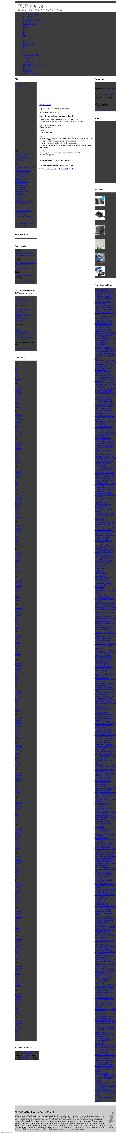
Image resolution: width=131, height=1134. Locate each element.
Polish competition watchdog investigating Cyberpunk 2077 (105, 354)
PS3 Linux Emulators (22, 154)
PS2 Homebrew (20, 213)
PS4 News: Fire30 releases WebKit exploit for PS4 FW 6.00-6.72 (104, 1099)
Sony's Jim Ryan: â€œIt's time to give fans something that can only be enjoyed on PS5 (105, 788)
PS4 (24, 33)
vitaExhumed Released (102, 1073)
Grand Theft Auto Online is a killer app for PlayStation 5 (105, 752)
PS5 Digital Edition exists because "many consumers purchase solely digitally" (104, 744)
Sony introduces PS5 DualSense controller (102, 866)
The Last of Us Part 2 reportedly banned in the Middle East (103, 808)
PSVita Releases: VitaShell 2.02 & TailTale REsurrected (105, 1087)
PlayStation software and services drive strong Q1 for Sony (104, 689)
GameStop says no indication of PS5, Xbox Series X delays (105, 969)
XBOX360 (26, 59)
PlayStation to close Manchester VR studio (102, 1052)
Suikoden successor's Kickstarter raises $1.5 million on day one (105, 679)
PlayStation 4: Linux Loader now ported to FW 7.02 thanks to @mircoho (105, 384)
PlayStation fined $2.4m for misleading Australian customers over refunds (104, 779)
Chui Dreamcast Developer (24, 348)
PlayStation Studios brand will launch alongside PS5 (105, 818)
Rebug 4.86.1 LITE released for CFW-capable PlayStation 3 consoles (105, 885)
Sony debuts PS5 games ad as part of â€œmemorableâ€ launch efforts (105, 646)
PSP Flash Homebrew (22, 174)
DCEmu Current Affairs (31, 18)
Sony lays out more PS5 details (105, 985)
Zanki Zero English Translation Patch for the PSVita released (103, 541)
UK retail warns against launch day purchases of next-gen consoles (105, 623)
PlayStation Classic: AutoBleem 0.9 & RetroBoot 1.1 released (104, 839)
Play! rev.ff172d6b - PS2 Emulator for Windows (103, 439)
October (17, 391)
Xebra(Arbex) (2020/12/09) (104, 441)
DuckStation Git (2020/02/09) (105, 1047)
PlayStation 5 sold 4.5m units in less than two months (105, 306)
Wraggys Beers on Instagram (24, 281)
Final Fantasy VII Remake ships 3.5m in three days (104, 846)
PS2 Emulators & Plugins (23, 211)
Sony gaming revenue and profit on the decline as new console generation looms (104, 1062)
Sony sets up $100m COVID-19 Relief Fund (105, 899)
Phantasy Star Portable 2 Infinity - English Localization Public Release (105, 585)
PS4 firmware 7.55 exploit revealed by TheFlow (103, 336)
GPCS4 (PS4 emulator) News (105, 1049)
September (18, 393)
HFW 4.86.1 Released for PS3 (105, 926)
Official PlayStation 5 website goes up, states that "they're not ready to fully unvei (105, 1056)
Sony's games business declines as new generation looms (105, 793)
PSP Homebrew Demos (22, 178)
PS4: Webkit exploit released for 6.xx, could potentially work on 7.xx (104, 434)
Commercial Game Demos (23, 200)
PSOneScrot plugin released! (104, 920)
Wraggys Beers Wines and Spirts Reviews (36, 20)
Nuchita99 (26, 1055)
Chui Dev (26, 70)
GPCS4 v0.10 (99, 1044)
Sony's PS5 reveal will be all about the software (104, 796)
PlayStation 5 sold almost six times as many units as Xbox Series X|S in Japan (104, 500)
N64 (24, 42)
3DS (24, 38)
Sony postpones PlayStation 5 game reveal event (105, 770)
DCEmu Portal (20, 298)
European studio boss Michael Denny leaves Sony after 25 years (105, 961)
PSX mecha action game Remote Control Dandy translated (103, 506)
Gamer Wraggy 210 (29, 24)
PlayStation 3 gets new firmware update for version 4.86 (104, 940)
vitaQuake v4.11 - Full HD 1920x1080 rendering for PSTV (104, 830)
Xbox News (19, 320)
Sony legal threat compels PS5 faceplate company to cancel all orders (105, 618)
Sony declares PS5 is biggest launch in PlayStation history (105, 473)
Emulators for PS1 (21, 225)
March (17, 376)
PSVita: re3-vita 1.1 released (104, 467)
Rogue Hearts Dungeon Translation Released (103, 662)
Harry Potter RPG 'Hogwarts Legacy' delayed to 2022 (105, 339)
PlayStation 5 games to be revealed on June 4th (103, 783)
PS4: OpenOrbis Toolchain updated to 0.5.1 (104, 490)
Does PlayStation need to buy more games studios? (105, 628)
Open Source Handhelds (31, 55)
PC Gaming (27, 68)
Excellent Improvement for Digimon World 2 (104, 369)
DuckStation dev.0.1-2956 (103, 324)
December (18, 387)
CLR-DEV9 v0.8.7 (101, 981)
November (18, 389)
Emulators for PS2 (21, 214)
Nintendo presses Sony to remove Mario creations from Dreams (105, 974)
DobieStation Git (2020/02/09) (105, 1045)
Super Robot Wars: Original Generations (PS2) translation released (105, 417)
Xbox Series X (28, 62)
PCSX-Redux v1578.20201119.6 (101, 486)
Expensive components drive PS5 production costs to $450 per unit (105, 1029)
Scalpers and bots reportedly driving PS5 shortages (104, 477)
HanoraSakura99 (28, 1052)
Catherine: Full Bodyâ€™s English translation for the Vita (105, 862)
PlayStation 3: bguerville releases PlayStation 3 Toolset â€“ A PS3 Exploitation (105, 946)
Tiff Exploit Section (21, 182)
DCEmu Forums (28, 16)
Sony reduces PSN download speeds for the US (105, 965)
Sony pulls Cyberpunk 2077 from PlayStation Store (104, 422)
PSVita (25, 27)
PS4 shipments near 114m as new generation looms (104, 595)
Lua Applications (20, 196)
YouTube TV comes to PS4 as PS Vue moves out (105, 1083)
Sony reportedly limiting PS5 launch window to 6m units (105, 853)
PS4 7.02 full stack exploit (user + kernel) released (103, 402)
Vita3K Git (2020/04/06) (103, 876)
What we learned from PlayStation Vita (102, 343)
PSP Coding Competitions (23, 202)
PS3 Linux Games (21, 156)
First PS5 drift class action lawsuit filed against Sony (104, 321)
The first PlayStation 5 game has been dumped (104, 481)
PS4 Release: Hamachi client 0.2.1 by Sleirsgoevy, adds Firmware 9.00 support (104, 294)
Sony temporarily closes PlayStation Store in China (104, 824)
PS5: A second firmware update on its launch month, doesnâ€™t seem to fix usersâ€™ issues (104, 462)
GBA (25, 48)
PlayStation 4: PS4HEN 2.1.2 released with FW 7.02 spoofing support (105, 1040)
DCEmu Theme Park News (32, 22)
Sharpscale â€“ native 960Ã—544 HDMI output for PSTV (105, 890)
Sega (24, 25)
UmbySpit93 (56, 112)
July (16, 369)
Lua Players (19, 193)
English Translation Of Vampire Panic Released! (103, 666)
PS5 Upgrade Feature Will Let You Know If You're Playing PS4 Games (105, 379)
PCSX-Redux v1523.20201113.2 (101, 569)
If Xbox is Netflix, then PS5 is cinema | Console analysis (105, 637)
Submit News (27, 71)
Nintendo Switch (28, 44)
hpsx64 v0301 (99, 827)
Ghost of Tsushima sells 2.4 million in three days (104, 675)
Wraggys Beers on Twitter (23, 276)
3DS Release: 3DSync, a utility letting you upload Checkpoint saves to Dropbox (105, 1010)
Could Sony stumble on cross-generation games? (105, 693)
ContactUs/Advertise (30, 73)
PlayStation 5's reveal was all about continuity (105, 748)
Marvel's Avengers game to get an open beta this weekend (105, 653)
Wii (24, 51)
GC (24, 49)
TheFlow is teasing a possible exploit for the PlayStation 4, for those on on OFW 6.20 (105, 988)
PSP (24, 29)
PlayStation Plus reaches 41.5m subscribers (103, 804)
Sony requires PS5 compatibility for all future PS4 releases (105, 766)
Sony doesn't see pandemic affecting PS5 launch (104, 956)
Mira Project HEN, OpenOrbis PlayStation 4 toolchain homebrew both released (105, 814)
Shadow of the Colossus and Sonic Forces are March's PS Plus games (105, 1005)
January (17, 380)
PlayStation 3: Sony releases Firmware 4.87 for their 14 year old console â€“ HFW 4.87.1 (104, 446)
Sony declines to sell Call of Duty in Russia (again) (104, 930)
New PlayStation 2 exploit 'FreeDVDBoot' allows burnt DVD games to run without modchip (105, 717)
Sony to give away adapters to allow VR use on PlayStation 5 (105, 604)
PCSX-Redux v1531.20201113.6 (101, 519)
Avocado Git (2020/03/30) (103, 933)
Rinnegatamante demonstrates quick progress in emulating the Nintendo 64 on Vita (105, 858)
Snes (24, 46)
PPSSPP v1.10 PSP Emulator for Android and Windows (105, 723)
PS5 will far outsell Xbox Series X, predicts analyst (103, 730)
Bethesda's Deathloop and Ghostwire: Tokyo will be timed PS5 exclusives (104, 738)
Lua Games (19, 195)
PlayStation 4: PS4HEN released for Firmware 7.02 (104, 398)
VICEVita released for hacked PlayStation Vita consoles (105, 908)
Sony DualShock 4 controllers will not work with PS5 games (105, 684)
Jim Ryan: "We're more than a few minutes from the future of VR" (105, 609)
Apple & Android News (23, 309)
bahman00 (26, 1057)
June (16, 370)
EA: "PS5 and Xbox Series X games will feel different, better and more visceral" (105, 757)
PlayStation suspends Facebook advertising (102, 712)
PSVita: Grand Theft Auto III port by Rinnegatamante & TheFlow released (105, 546)
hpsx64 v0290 (99, 983)
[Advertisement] (26, 117)
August (17, 367)
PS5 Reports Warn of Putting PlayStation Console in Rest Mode (105, 515)
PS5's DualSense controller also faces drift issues (104, 317)
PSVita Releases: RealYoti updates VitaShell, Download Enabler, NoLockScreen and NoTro (105, 1092)
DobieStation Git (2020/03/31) (105, 935)
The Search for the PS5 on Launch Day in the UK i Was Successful (105, 495)
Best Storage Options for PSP (24, 167)
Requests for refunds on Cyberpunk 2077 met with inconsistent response (104, 426)
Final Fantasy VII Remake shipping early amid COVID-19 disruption (105, 952)
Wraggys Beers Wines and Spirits (26, 255)
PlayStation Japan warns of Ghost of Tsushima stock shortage (104, 670)
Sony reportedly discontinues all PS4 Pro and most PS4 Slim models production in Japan (105, 362)
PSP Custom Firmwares (22, 172)
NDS (25, 40)
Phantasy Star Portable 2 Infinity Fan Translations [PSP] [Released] (103, 563)
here (71, 165)
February (18, 378)
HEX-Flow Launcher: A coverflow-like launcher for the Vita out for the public (105, 535)
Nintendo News (20, 313)
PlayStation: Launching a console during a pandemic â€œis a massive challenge (104, 657)
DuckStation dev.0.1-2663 (103, 375)
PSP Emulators (20, 187)
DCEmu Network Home (31, 14)
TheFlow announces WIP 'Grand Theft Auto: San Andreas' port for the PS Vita (105, 331)
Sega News (18, 311)
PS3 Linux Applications (22, 158)
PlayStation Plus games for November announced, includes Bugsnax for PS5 (104, 579)
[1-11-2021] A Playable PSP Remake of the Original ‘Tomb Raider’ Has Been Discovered (105, 349)
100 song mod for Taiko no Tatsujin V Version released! (104, 918)
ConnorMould (27, 1053)
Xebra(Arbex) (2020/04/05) (104, 873)
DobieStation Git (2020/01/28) (105, 1075)
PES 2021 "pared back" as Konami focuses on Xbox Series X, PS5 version (104, 698)
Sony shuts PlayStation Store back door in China (105, 774)
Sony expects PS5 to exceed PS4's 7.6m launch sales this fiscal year (104, 599)
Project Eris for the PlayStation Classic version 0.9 (105, 905)
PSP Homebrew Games (22, 171)
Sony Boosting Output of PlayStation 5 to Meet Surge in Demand (105, 703)
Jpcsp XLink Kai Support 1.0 (105, 484)
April (16, 374)
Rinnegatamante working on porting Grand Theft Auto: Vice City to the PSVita (104, 557)
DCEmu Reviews (29, 66)
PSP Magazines (20, 180)
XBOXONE (27, 60)
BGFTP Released (101, 1014)
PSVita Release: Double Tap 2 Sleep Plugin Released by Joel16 (105, 552)
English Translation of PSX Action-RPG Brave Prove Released (104, 1078)
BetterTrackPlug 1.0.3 (102, 902)
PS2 (24, 36)
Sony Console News (21, 319)
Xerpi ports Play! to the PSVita (105, 928)
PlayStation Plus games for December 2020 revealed (104, 470)
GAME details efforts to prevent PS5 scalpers (103, 326)
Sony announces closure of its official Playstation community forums (105, 1023)
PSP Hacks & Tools (21, 176)
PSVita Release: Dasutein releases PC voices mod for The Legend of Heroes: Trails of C (105, 998)
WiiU (25, 53)
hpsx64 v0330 (99, 576)
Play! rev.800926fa (101, 366)
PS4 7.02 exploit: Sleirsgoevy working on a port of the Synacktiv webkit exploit (104, 406)
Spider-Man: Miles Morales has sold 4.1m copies (104, 310)
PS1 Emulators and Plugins (24, 223)
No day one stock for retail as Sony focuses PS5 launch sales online (105, 632)
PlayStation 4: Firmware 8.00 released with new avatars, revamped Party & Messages (105, 529)
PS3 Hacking (19, 160)
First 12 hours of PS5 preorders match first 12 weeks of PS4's (105, 590)
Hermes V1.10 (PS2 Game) (104, 566)
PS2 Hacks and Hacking (23, 216)
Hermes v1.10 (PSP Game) (104, 843)
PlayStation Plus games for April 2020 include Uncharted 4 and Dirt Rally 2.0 (105, 894)
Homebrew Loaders (21, 191)
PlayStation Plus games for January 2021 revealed (104, 372)
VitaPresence (99, 878)
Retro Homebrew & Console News (34, 64)
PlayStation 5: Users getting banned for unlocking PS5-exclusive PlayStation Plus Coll (105, 456)
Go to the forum (105, 110)
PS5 (24, 31)
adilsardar (26, 1059)
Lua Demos (19, 198)
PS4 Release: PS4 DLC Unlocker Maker (103, 302)
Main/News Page (20, 84)
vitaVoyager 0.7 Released (103, 911)
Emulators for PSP (21, 204)
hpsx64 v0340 (99, 346)
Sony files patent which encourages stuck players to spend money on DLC (104, 1034)
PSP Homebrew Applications (24, 169)
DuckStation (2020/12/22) (103, 392)
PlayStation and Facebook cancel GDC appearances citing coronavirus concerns (104, 1018)
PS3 (24, 35)
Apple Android (28, 57)
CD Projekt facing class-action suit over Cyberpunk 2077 (105, 389)
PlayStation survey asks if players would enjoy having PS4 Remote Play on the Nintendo (104, 1068)
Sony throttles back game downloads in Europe (103, 978)
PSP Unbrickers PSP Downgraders (21, 184)
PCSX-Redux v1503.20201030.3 (101, 573)
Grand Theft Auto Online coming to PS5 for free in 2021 (105, 734)
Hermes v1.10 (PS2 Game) (104, 650)
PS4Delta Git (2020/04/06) (103, 874)
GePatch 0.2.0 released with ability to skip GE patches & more (104, 524)
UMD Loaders (20, 189)
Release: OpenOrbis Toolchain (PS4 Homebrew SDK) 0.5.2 (105, 290)
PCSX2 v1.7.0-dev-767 (102, 414)
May (16, 372)
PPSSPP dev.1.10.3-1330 (103, 430)
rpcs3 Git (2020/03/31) (102, 937)
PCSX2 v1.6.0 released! (103, 821)
